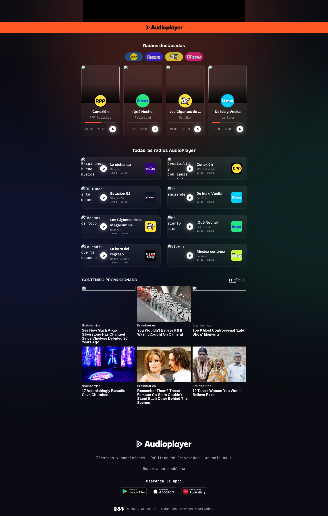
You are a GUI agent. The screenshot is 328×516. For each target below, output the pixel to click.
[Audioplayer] (164, 28)
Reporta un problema (164, 468)
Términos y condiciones (120, 458)
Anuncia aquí (218, 458)
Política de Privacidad (175, 458)
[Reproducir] (112, 129)
